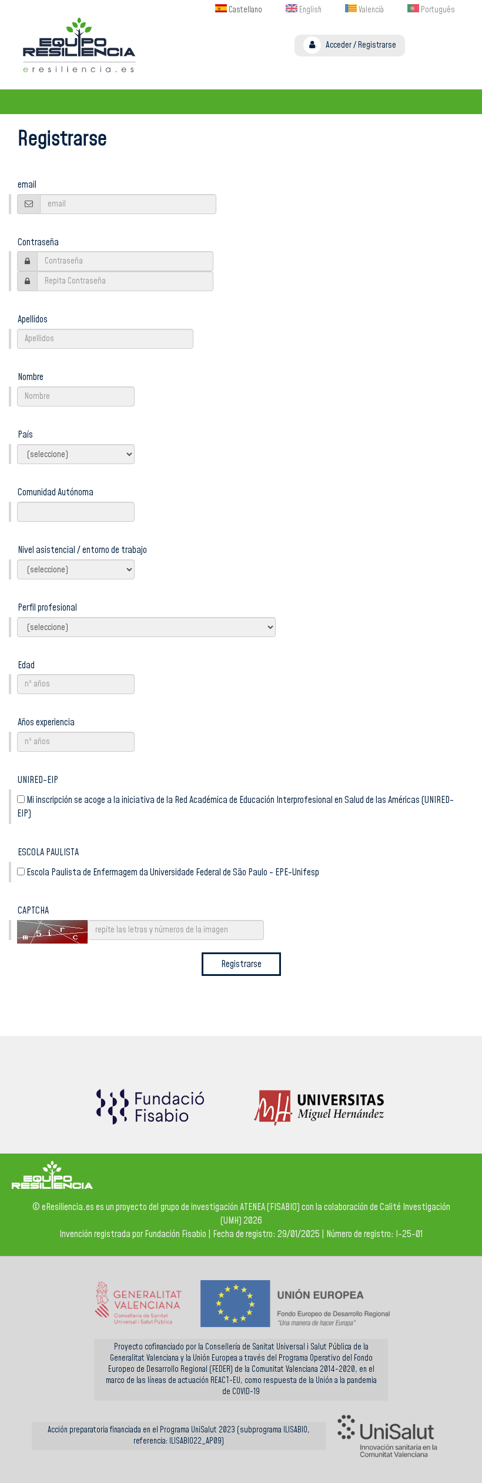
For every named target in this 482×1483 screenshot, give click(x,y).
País (25, 434)
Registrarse (377, 45)
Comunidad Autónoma (55, 492)
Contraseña (38, 242)
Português (437, 10)
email (27, 184)
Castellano (244, 10)
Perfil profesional (47, 607)
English (309, 10)
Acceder (339, 45)
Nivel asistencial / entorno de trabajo (82, 550)
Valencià (370, 10)
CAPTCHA (33, 910)
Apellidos (33, 319)
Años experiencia (46, 722)
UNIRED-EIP (38, 780)
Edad (26, 665)
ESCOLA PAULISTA (48, 852)
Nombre (30, 377)
